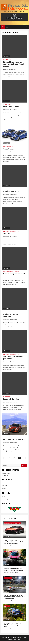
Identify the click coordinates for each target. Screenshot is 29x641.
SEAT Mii (6, 234)
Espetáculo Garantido (11, 399)
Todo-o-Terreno (7, 104)
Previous (6, 457)
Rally (10, 59)
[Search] (27, 26)
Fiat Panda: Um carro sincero (14, 439)
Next (14, 460)
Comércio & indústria (8, 146)
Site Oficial (5, 475)
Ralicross (6, 578)
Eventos (4, 488)
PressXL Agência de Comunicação (10, 499)
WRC (8, 606)
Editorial (4, 485)
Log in (3, 496)
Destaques (5, 59)
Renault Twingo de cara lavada (14, 274)
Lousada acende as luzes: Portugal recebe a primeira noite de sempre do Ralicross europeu (14, 596)
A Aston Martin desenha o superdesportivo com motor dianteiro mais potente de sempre (14, 542)
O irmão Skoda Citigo (11, 191)
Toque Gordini (8, 149)
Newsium (10, 639)
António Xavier (13, 69)
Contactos (5, 483)
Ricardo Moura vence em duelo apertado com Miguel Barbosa (13, 64)
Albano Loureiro (14, 545)
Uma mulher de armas (11, 106)
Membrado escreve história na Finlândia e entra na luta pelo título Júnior (13, 625)
